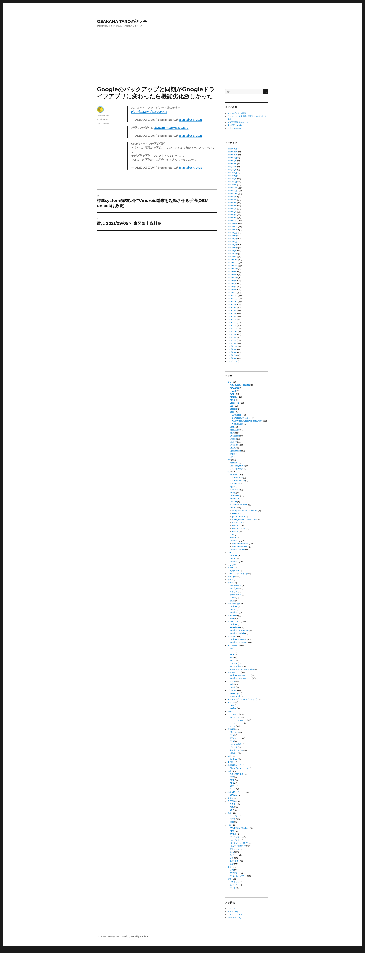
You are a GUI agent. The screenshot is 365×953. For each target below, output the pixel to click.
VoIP (232, 654)
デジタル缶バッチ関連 (237, 113)
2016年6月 (232, 355)
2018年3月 (232, 322)
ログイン (231, 908)
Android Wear (238, 481)
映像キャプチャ (236, 750)
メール (233, 597)
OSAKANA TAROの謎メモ (122, 21)
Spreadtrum (235, 451)
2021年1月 (232, 220)
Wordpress (235, 588)
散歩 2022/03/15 (235, 128)
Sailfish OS (237, 522)
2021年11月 (232, 191)
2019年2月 (232, 289)
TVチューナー (236, 738)
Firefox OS (234, 499)
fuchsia (233, 502)
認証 (232, 600)
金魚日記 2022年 (235, 125)
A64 (234, 391)
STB (229, 552)
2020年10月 (233, 229)
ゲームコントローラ (238, 720)
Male (232, 705)
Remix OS (236, 484)
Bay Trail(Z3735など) (241, 418)
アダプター (234, 873)
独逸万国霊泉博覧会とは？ (239, 122)
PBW (232, 831)
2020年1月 (232, 256)
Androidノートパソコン (240, 675)
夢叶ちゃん (234, 849)
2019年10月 (233, 265)
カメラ (230, 567)
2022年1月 (232, 185)
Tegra (232, 454)
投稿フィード (233, 911)
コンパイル (234, 840)
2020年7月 (232, 238)
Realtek (233, 439)
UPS (232, 741)
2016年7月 (232, 352)
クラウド (233, 591)
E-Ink (232, 804)
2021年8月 (232, 200)
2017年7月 (232, 337)
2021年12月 (233, 188)
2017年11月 (232, 328)
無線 (229, 771)
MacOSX (236, 490)
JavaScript (234, 693)
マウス (233, 726)
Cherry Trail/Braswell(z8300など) (247, 421)
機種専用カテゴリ (235, 765)
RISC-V (233, 442)
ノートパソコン (234, 672)
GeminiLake (237, 424)
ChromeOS (235, 496)
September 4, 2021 (190, 119)
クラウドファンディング (238, 573)
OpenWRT (236, 514)
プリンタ (233, 747)
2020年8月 (232, 235)
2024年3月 (232, 161)
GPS (232, 735)
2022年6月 (232, 173)
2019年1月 (232, 292)
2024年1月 (232, 164)
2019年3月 (232, 286)
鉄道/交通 (234, 861)
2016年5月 (232, 358)
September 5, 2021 (190, 167)
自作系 (233, 687)
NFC (232, 777)
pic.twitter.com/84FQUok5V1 (149, 111)
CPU (229, 382)
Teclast (233, 708)
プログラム (232, 690)
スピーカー (234, 885)
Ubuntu (235, 525)
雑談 (229, 825)
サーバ (230, 579)
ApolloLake (237, 415)
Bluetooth (234, 732)
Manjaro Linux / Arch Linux (244, 511)
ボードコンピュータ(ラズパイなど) (242, 699)
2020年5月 (232, 244)
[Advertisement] (182, 65)
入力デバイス (233, 714)
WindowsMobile (237, 549)
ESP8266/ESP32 (237, 466)
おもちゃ (231, 564)
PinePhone (235, 627)
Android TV (237, 478)
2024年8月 (232, 158)
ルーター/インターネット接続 (242, 669)
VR (231, 810)
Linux (232, 508)
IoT (229, 460)
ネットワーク (233, 645)
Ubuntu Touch (238, 528)
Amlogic (234, 397)
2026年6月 (232, 149)
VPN (232, 657)
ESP (231, 406)
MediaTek (234, 430)
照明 (232, 822)
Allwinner (234, 388)
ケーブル (233, 816)
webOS (235, 531)
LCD (232, 807)
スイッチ (233, 663)
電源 (229, 867)
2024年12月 (233, 152)
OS (98, 123)
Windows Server (239, 546)
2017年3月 (232, 340)
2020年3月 (232, 250)
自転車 (230, 798)
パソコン (231, 681)
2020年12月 (233, 223)
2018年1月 (232, 325)
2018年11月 (232, 298)
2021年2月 (232, 217)
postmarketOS (238, 517)
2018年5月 (232, 316)
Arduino (233, 463)
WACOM (233, 795)
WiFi (232, 660)
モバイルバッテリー (238, 876)
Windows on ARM (240, 543)
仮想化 (230, 711)
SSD (232, 618)
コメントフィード (235, 914)
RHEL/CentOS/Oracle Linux (244, 519)
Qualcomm (235, 436)
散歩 (232, 852)
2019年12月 (233, 259)
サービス (231, 582)
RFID (232, 780)
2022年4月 (232, 176)
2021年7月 (232, 202)
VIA (231, 457)
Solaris (233, 537)
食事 (232, 864)
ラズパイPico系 (236, 469)
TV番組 (233, 834)
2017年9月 (232, 334)
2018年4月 (232, 319)
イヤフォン (234, 882)
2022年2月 (232, 182)
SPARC (233, 448)
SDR (232, 783)
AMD (232, 394)
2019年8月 (232, 271)
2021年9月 (232, 197)
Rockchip (234, 445)
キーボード (234, 717)
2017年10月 (233, 331)
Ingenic (233, 409)
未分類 (230, 762)
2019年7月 (232, 274)
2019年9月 (232, 268)
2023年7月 (232, 167)
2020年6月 (232, 241)
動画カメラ (234, 570)
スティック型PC (234, 603)
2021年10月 (233, 194)
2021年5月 (232, 208)
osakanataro (103, 115)
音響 (229, 879)
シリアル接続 (235, 744)
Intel (232, 412)
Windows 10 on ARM (239, 630)
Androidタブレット (238, 639)
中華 (232, 684)
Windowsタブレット (239, 642)
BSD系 (233, 493)
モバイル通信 (235, 666)
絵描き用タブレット (236, 792)
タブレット (232, 636)
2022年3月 (232, 179)
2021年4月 (232, 211)
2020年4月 (232, 247)
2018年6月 (232, 313)
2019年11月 (232, 262)
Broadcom (234, 403)
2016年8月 (232, 349)
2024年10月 (233, 155)
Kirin (232, 427)
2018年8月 (232, 307)
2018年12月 (233, 295)
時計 (229, 756)
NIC (231, 651)
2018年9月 (232, 304)
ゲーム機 (231, 576)
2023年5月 (232, 170)
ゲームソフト (235, 837)
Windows (105, 123)
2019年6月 (232, 277)
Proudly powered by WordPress (135, 936)
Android (233, 475)
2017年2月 (232, 343)
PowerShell (235, 696)
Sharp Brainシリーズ (239, 768)
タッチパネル (235, 723)
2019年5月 (232, 280)
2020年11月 (233, 226)
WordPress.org (234, 917)
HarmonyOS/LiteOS (239, 505)
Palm (232, 534)
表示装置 (231, 801)
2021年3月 (232, 214)
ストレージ (232, 615)
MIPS (232, 433)
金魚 (232, 858)
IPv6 (232, 648)
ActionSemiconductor (240, 385)
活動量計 (233, 753)
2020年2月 (232, 253)
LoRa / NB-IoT (236, 774)
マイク (233, 888)
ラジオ (233, 789)
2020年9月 (232, 232)
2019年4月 (232, 283)
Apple (232, 400)
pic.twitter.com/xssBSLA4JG (171, 127)
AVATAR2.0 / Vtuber (239, 828)
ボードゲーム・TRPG (239, 843)
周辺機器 (231, 729)
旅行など (233, 855)
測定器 (233, 819)
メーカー (231, 702)
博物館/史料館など (238, 846)
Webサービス (235, 585)
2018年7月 (232, 310)
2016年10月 (233, 346)
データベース (235, 594)
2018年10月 (233, 301)
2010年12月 (233, 361)
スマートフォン (234, 621)
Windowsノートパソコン (241, 678)
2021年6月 (232, 205)
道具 (229, 813)
